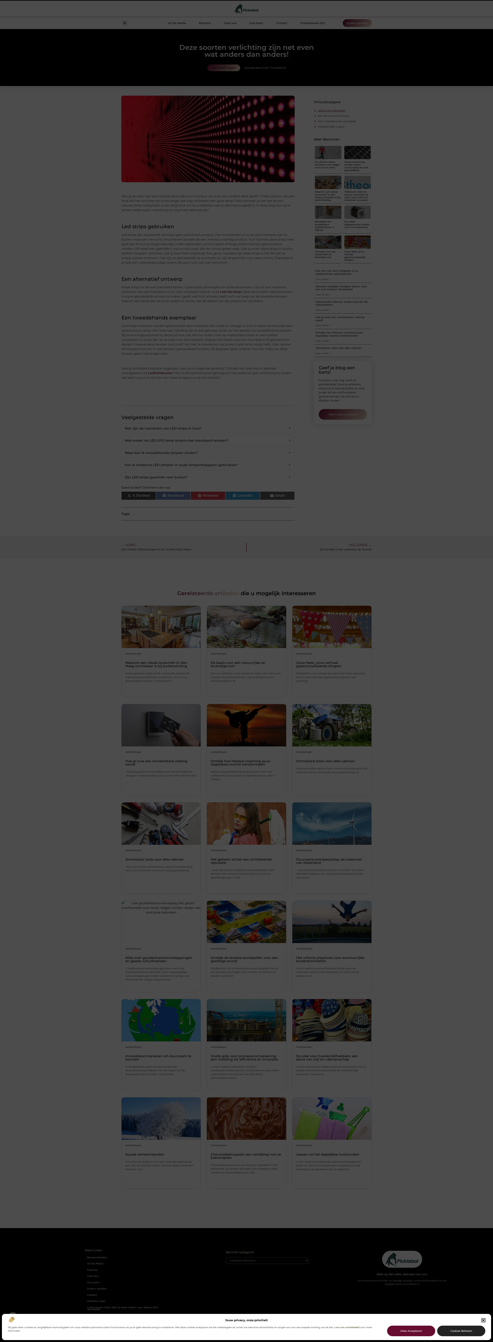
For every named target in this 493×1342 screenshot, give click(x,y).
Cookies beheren (461, 1330)
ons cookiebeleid (350, 1327)
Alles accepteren (411, 1330)
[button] (483, 1320)
